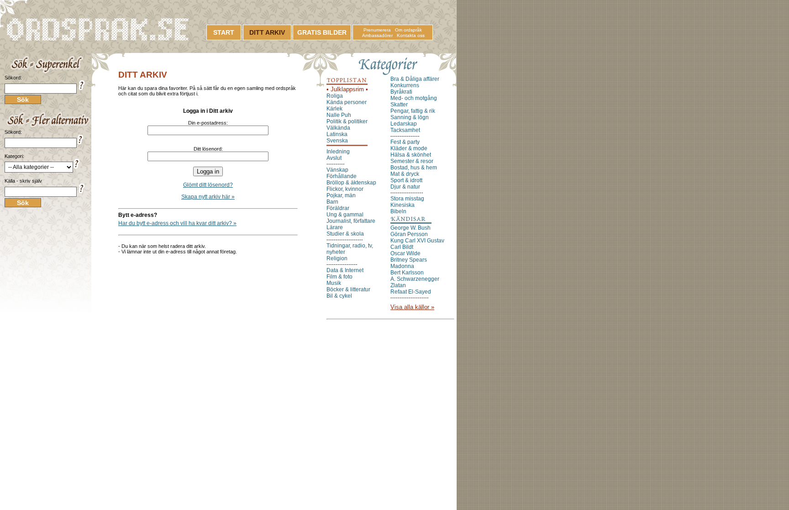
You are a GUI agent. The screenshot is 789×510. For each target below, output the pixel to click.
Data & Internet (344, 270)
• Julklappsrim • (347, 89)
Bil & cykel (339, 296)
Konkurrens (404, 85)
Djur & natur (405, 187)
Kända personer (346, 102)
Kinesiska (402, 205)
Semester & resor (411, 161)
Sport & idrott (406, 180)
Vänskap (337, 170)
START (223, 32)
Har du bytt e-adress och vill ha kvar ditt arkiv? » (177, 223)
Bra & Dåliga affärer (414, 79)
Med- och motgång (413, 98)
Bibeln (398, 211)
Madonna (402, 266)
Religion (336, 258)
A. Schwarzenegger (414, 279)
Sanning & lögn (409, 117)
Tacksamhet (405, 130)
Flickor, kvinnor (344, 189)
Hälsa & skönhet (410, 155)
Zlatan (398, 285)
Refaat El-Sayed (410, 292)
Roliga (334, 96)
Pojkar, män (341, 195)
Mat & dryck (404, 174)
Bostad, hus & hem (413, 167)
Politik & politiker (347, 121)
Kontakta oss (411, 35)
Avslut (334, 158)
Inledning (338, 151)
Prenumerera (377, 29)
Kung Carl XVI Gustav (417, 240)
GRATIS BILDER (322, 32)
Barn (332, 202)
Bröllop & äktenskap (351, 182)
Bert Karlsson (407, 272)
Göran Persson (409, 234)
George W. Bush (410, 228)
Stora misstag (407, 198)
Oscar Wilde (405, 253)
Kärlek (334, 108)
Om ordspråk (408, 29)
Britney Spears (408, 260)
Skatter (399, 104)
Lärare (334, 227)
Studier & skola (345, 234)
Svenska (337, 140)
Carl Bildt (401, 247)
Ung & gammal (344, 214)
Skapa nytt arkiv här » (208, 197)
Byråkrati (401, 92)
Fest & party (405, 142)
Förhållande (341, 176)
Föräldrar (337, 208)
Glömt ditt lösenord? (208, 185)
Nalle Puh (338, 115)
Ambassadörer (377, 35)
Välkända (338, 128)
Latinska (336, 134)
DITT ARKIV (267, 32)
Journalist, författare (350, 221)
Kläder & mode (408, 148)
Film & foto (339, 276)
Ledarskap (403, 124)
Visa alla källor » (412, 307)
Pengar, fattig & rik (412, 111)
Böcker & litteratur (348, 289)
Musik (333, 283)
